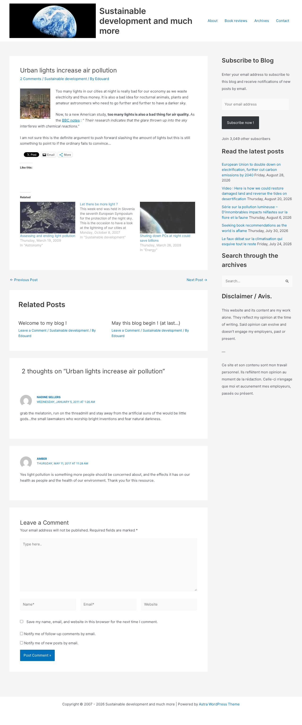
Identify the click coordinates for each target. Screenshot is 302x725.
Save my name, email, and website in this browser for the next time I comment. (92, 622)
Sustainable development (65, 78)
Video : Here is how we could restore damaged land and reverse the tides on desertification (254, 193)
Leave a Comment (32, 330)
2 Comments (30, 78)
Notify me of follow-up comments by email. (60, 634)
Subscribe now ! (240, 122)
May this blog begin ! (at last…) (146, 323)
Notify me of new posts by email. (51, 643)
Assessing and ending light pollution (47, 236)
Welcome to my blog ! (42, 323)
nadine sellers (49, 397)
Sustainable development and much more (145, 21)
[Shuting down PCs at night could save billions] (167, 217)
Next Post (197, 280)
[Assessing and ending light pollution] (47, 217)
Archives (261, 20)
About (213, 20)
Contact (282, 20)
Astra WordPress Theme (219, 704)
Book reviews (236, 20)
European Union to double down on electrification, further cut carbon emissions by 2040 (251, 169)
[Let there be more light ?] (110, 221)
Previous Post (24, 280)
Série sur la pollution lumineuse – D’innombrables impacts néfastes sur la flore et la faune (254, 212)
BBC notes (71, 120)
